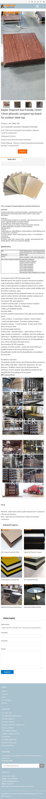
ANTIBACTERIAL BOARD (9, 742)
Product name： (5, 624)
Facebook (29, 1)
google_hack (9, 784)
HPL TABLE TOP (14, 123)
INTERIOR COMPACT (8, 719)
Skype (43, 1)
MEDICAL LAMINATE (8, 728)
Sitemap (4, 703)
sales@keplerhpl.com (12, 781)
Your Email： (5, 641)
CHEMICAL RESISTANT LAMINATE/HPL (13, 725)
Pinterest (40, 1)
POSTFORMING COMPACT (9, 731)
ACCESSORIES (6, 737)
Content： (4, 649)
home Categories (7, 700)
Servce (4, 697)
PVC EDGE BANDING (8, 745)
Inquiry (22, 151)
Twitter (32, 1)
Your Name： (5, 632)
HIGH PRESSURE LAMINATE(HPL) (11, 716)
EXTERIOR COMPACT (8, 722)
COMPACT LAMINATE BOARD (10, 734)
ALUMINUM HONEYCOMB (9, 740)
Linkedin (38, 1)
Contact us (5, 694)
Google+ (35, 1)
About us (4, 691)
